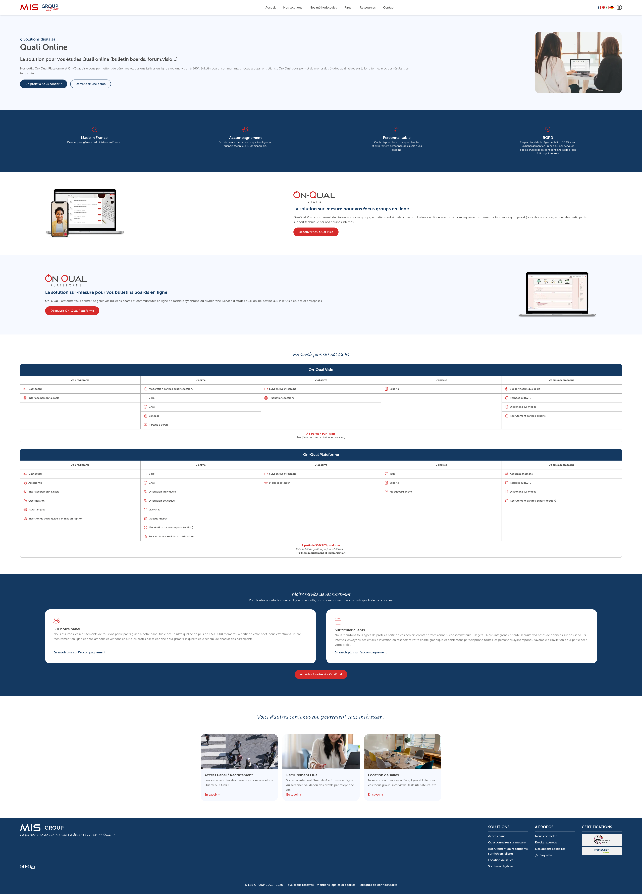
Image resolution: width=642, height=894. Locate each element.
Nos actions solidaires (550, 848)
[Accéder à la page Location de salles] (402, 767)
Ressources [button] (368, 7)
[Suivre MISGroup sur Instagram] (27, 867)
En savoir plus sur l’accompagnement (79, 652)
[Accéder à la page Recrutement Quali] (321, 767)
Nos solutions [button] (292, 7)
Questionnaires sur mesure (507, 842)
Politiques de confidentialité (377, 884)
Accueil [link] (270, 7)
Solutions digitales (39, 39)
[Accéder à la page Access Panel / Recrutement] (239, 767)
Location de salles (500, 860)
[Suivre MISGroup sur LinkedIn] (22, 867)
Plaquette (545, 855)
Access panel (497, 836)
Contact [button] (388, 7)
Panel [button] (348, 7)
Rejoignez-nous (546, 842)
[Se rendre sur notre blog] (32, 867)
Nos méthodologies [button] (323, 7)
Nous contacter (546, 836)
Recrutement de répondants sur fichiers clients (508, 851)
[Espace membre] (619, 7)
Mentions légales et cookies (336, 884)
